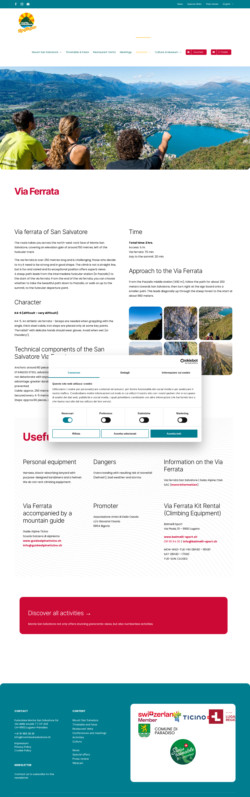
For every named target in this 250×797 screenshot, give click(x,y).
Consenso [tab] (74, 372)
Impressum (21, 743)
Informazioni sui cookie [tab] (176, 372)
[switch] (106, 420)
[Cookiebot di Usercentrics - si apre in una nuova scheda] (183, 361)
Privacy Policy (22, 747)
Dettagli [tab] (125, 372)
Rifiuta (76, 433)
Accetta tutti (174, 433)
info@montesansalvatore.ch (32, 737)
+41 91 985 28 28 (24, 733)
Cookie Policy (22, 750)
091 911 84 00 (172, 541)
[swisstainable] (183, 740)
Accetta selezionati (125, 433)
